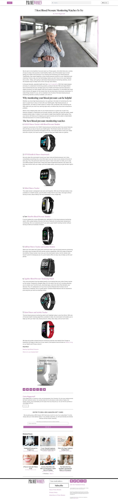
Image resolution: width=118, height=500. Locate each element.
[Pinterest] (85, 481)
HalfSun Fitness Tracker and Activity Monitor (39, 247)
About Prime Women (55, 489)
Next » (51, 473)
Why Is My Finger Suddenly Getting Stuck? (65, 449)
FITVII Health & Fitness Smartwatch (36, 154)
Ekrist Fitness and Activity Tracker (35, 312)
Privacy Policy (53, 492)
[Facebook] (71, 481)
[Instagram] (81, 481)
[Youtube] (78, 481)
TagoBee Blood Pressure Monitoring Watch (39, 278)
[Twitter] (74, 481)
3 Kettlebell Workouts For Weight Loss (30, 449)
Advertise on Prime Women (57, 495)
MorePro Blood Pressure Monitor (39, 216)
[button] (24, 389)
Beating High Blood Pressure (30, 349)
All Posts (25, 406)
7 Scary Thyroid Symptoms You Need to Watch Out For (47, 449)
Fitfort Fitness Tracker (31, 188)
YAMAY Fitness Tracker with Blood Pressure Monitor (42, 124)
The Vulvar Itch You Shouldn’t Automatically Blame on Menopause (65, 468)
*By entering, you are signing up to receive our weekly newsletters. (48, 421)
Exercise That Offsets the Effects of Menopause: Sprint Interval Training (48, 468)
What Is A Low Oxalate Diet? (30, 352)
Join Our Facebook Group (77, 484)
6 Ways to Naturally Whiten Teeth (30, 467)
